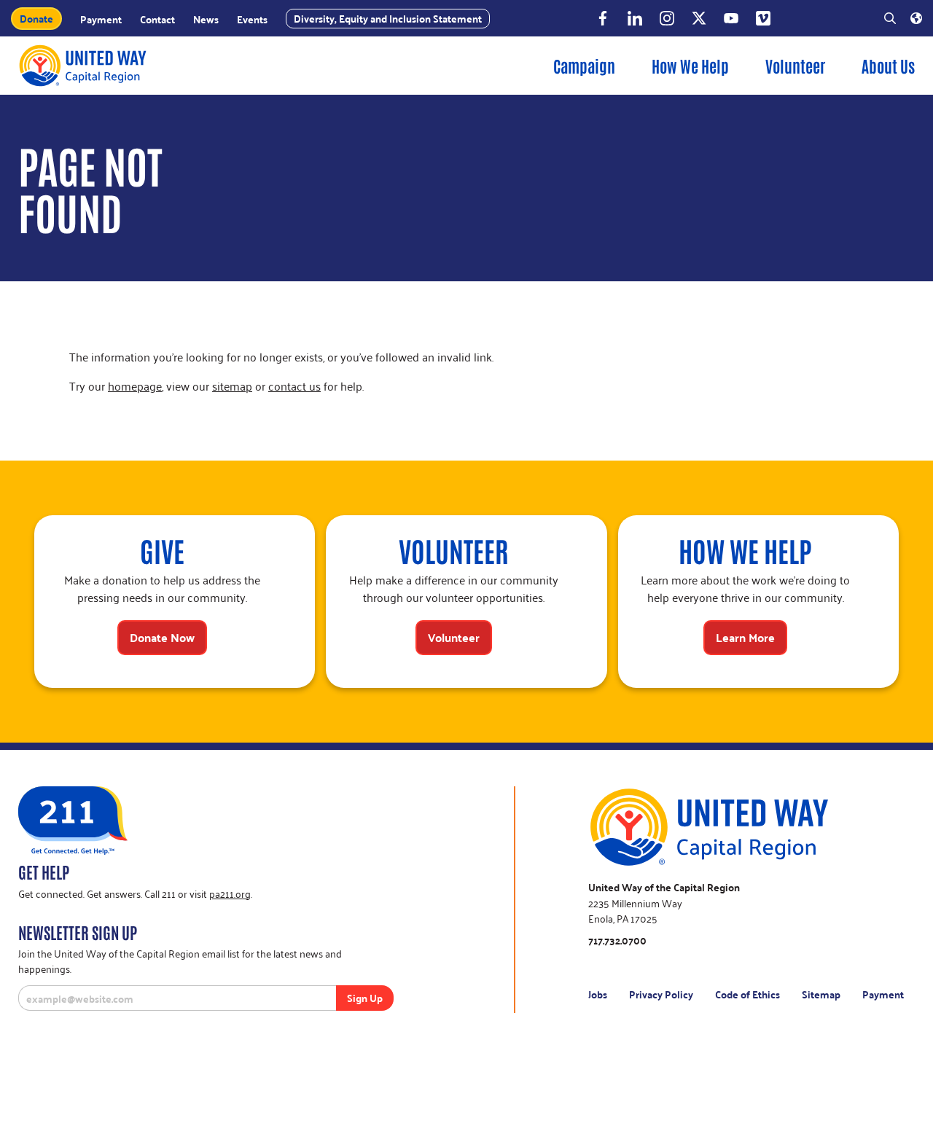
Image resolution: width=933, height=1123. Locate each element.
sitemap (232, 385)
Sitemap (821, 994)
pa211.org (230, 893)
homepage (135, 385)
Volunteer (795, 65)
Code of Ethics (747, 994)
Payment (883, 994)
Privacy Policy (661, 994)
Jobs (597, 994)
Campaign (584, 65)
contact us (294, 385)
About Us (888, 65)
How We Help (690, 65)
